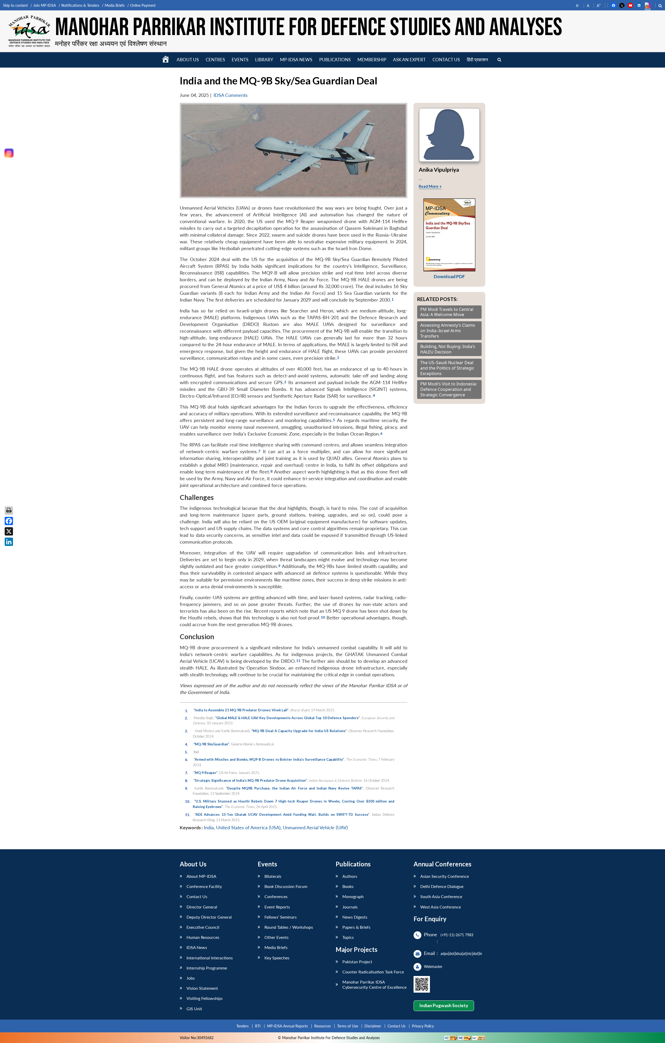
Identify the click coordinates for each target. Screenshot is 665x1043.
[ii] (338, 357)
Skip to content (15, 5)
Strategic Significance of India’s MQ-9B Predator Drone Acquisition (250, 780)
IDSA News (197, 947)
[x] (322, 616)
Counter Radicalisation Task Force (373, 971)
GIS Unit (194, 1008)
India (209, 827)
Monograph (353, 896)
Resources (322, 1026)
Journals (350, 906)
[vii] (259, 450)
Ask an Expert (409, 59)
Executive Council (203, 927)
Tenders (242, 1026)
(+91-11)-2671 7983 (457, 935)
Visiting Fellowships (205, 998)
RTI (258, 1026)
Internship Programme (207, 967)
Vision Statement (202, 988)
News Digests (354, 916)
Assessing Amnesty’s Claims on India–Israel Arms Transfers (447, 331)
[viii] (271, 471)
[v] (333, 419)
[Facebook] (9, 521)
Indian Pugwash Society (443, 1005)
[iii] (285, 381)
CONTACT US (446, 59)
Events (240, 59)
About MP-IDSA (201, 876)
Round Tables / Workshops (288, 927)
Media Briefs (115, 5)
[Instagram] (9, 153)
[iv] (373, 395)
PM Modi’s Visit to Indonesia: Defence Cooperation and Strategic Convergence (448, 389)
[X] (9, 531)
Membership (371, 59)
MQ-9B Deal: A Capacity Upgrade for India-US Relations (299, 731)
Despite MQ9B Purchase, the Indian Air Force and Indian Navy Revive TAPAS (294, 788)
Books (348, 886)
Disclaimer (372, 1026)
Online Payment (143, 5)
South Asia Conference (441, 896)
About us (188, 59)
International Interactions (210, 957)
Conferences (276, 896)
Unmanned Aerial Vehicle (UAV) (315, 827)
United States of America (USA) (248, 827)
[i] (392, 299)
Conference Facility (204, 886)
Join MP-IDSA (44, 5)
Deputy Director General (209, 916)
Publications (335, 59)
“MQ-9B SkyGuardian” (211, 744)
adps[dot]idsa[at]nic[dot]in (461, 953)
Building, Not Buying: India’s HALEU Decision (447, 349)
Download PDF (449, 276)
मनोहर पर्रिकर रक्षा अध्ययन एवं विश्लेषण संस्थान (111, 43)
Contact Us (197, 896)
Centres (215, 59)
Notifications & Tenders (80, 5)
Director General (202, 906)
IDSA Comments (231, 95)
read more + (430, 186)
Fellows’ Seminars (280, 916)
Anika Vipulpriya (439, 169)
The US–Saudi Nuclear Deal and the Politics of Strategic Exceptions (447, 368)
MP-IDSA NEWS (296, 59)
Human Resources (203, 937)
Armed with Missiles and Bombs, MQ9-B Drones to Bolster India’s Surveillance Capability (269, 759)
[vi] (381, 433)
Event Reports (277, 906)
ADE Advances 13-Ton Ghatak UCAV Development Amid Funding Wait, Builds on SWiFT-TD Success (282, 814)
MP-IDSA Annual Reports (287, 1026)
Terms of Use (347, 1026)
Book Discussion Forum (285, 886)
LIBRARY (264, 59)
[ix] (279, 565)
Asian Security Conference (444, 876)
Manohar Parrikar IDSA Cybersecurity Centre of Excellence (374, 984)
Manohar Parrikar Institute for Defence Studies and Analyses (308, 28)
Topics (348, 937)
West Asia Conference (440, 906)
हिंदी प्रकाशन (477, 59)
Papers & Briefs (356, 927)
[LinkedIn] (9, 542)
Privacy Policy (423, 1026)
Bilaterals (272, 876)
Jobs (191, 977)
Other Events (276, 937)
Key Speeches (276, 957)
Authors (349, 876)
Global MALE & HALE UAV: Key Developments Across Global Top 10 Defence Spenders (287, 718)
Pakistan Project (357, 961)
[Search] (499, 60)
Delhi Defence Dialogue (441, 886)
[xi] (298, 660)
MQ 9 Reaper (205, 773)
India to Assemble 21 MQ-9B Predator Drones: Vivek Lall (241, 710)
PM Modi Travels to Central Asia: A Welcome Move (446, 312)
